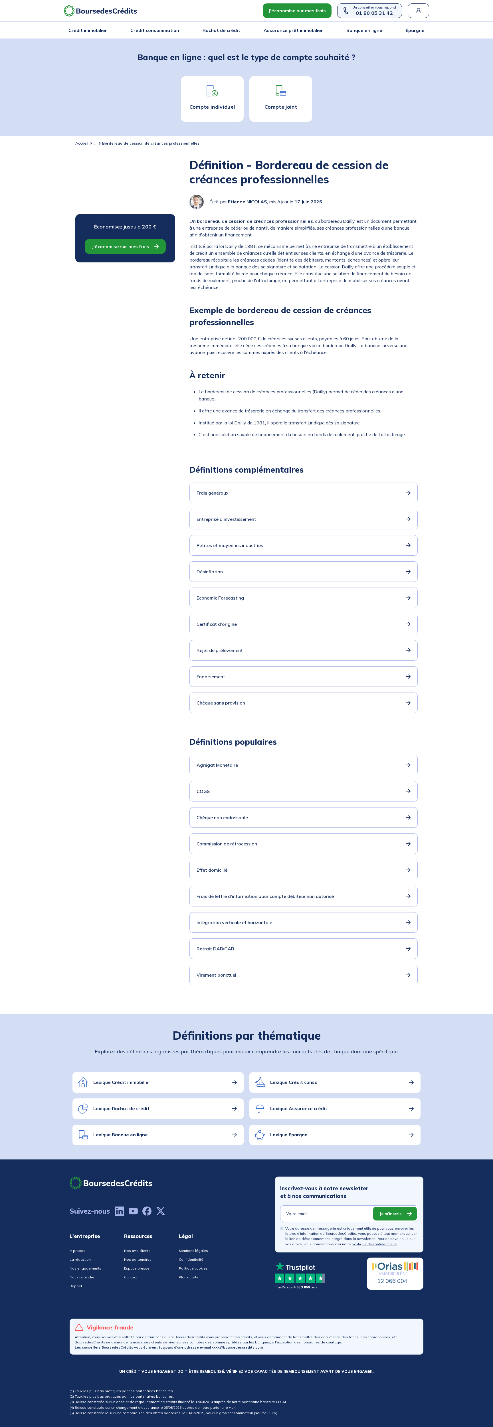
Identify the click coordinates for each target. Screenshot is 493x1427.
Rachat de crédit (221, 30)
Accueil (81, 143)
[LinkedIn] (119, 1211)
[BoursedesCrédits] (111, 1183)
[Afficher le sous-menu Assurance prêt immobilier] (321, 30)
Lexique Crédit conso (294, 1082)
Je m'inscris (390, 1213)
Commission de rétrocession (227, 844)
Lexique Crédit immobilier (121, 1082)
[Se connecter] (418, 10)
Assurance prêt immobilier (293, 30)
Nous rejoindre (82, 1277)
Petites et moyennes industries (230, 545)
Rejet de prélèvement (220, 650)
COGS (203, 791)
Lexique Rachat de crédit (121, 1108)
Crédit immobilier (87, 30)
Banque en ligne (364, 30)
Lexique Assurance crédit (298, 1108)
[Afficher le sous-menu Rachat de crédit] (238, 30)
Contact (130, 1277)
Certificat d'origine (217, 624)
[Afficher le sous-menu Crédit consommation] (177, 30)
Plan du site (189, 1277)
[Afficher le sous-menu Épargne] (423, 30)
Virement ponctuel (216, 975)
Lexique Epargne (289, 1134)
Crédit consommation (154, 30)
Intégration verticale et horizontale (234, 922)
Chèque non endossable (222, 817)
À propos (77, 1250)
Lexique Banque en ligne (120, 1134)
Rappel (76, 1286)
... (95, 143)
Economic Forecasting (220, 598)
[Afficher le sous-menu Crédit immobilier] (105, 30)
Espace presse (136, 1268)
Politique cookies (193, 1268)
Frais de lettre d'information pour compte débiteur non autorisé (265, 896)
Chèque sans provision (221, 703)
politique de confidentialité (374, 1244)
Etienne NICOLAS (247, 202)
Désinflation (210, 571)
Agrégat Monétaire (217, 765)
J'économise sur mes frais (297, 10)
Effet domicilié (212, 870)
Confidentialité (191, 1259)
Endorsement (211, 676)
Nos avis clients (137, 1250)
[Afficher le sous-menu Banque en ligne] (380, 30)
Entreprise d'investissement (226, 519)
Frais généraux (213, 493)
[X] (160, 1211)
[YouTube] (133, 1211)
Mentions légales (193, 1250)
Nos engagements (85, 1268)
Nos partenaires (137, 1259)
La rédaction (80, 1259)
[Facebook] (146, 1211)
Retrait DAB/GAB (215, 949)
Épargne (415, 30)
